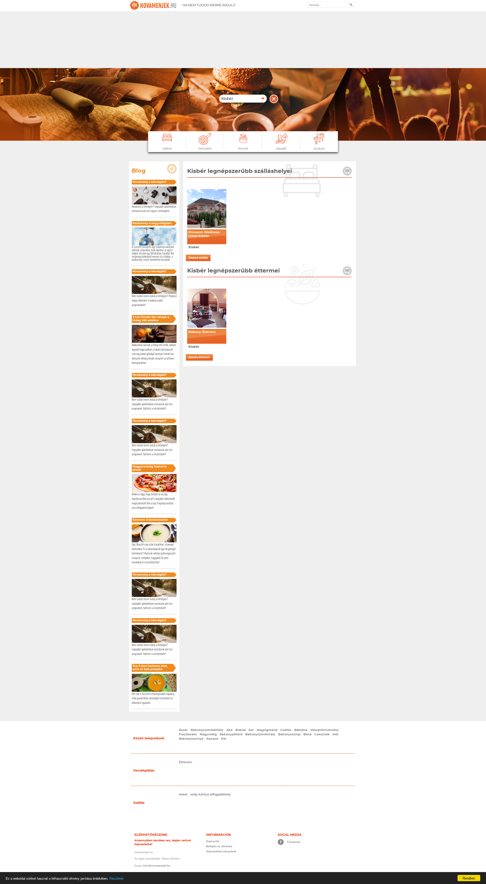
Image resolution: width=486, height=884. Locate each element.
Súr (251, 730)
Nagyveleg (208, 734)
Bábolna (300, 730)
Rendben (469, 878)
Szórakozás (319, 148)
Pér (223, 738)
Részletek (116, 878)
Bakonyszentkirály (260, 734)
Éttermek (243, 148)
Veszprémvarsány (324, 730)
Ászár (183, 730)
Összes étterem (199, 357)
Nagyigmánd (267, 730)
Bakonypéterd (231, 734)
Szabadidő (281, 148)
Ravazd (212, 738)
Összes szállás (198, 258)
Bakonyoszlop (289, 734)
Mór (336, 734)
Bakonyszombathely (207, 730)
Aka (229, 730)
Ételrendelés (205, 148)
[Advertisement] (243, 39)
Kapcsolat (212, 841)
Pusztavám (188, 734)
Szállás (138, 802)
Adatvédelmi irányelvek (221, 851)
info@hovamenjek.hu (156, 865)
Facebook (293, 841)
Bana (307, 734)
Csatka (285, 730)
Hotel (183, 794)
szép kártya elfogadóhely (210, 794)
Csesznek (322, 734)
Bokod (240, 730)
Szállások (167, 148)
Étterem (185, 762)
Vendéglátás (143, 770)
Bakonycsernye (191, 738)
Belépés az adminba (219, 846)
